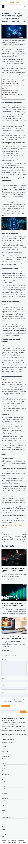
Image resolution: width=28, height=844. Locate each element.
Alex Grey (5, 24)
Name (3, 678)
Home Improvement (5, 817)
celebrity (3, 786)
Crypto (2, 791)
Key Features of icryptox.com (9, 81)
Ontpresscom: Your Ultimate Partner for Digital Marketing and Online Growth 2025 (13, 637)
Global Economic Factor (8, 89)
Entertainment (4, 796)
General (3, 810)
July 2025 (3, 763)
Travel (2, 836)
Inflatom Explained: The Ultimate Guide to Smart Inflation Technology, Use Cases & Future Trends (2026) (13, 727)
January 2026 (4, 754)
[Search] (25, 6)
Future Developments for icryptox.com (11, 90)
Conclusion (5, 96)
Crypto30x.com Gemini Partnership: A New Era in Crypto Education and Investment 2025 (13, 605)
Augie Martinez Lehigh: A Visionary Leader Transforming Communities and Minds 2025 (13, 570)
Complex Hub (14, 2)
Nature (2, 822)
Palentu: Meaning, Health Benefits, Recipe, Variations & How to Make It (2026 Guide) (13, 735)
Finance (3, 803)
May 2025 (3, 768)
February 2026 (4, 751)
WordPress (23, 842)
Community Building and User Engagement (12, 94)
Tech (2, 831)
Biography (3, 777)
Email (3, 685)
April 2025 (3, 770)
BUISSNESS (3, 10)
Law (2, 819)
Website (3, 693)
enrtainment (4, 793)
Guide (2, 812)
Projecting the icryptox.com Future (10, 83)
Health (2, 815)
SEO (2, 827)
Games (3, 808)
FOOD (2, 805)
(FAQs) (5, 98)
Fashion (3, 800)
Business (3, 784)
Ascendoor (10, 842)
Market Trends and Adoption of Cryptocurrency (13, 85)
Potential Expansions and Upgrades (11, 92)
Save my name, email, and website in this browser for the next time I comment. (14, 701)
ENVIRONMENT (4, 798)
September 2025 (5, 761)
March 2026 (4, 749)
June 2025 (3, 765)
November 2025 (5, 756)
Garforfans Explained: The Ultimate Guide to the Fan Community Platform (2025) (12, 719)
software (3, 829)
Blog (2, 779)
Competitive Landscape (8, 87)
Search (23, 712)
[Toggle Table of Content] (22, 79)
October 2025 (4, 758)
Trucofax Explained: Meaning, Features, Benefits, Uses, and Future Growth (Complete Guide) (13, 723)
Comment (4, 659)
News (2, 824)
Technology (3, 834)
